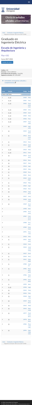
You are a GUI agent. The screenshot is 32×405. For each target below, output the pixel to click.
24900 (25, 208)
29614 (25, 145)
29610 (25, 149)
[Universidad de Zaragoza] (10, 10)
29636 (25, 293)
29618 (25, 166)
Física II (30, 118)
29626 (25, 191)
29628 (25, 199)
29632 (25, 244)
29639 (25, 301)
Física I (30, 100)
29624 (25, 185)
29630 (25, 236)
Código (25, 91)
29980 (25, 264)
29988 (25, 222)
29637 (25, 253)
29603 (25, 109)
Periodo (10, 91)
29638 (25, 296)
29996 (25, 279)
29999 (25, 284)
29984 (25, 324)
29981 (25, 268)
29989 (25, 227)
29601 (25, 100)
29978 (25, 319)
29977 (25, 313)
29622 (25, 178)
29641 (25, 259)
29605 (25, 115)
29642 (25, 305)
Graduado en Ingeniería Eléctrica (15, 32)
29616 (25, 160)
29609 (25, 126)
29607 (25, 121)
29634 (25, 290)
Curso (3, 91)
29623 (25, 182)
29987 (25, 216)
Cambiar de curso (6, 62)
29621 (25, 175)
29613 (25, 142)
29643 (25, 308)
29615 (25, 155)
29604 (25, 112)
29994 (25, 330)
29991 (25, 232)
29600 (25, 97)
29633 (25, 247)
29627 (25, 196)
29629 (25, 204)
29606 (25, 118)
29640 (25, 256)
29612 (25, 135)
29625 (25, 188)
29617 (25, 163)
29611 (25, 152)
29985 (25, 211)
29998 (25, 287)
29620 (25, 172)
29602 (25, 103)
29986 (25, 275)
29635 (25, 131)
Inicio (3, 32)
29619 (25, 169)
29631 (25, 239)
